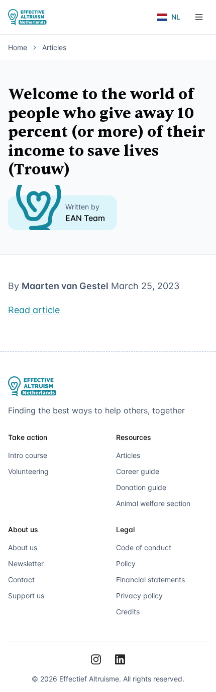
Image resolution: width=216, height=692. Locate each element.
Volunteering (28, 471)
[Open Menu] (199, 17)
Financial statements (150, 579)
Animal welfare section (153, 503)
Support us (26, 595)
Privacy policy (139, 595)
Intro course (27, 455)
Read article (34, 310)
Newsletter (26, 563)
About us (22, 547)
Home (17, 47)
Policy (126, 563)
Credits (128, 611)
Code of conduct (143, 547)
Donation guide (141, 487)
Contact (21, 579)
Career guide (137, 471)
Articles (54, 47)
